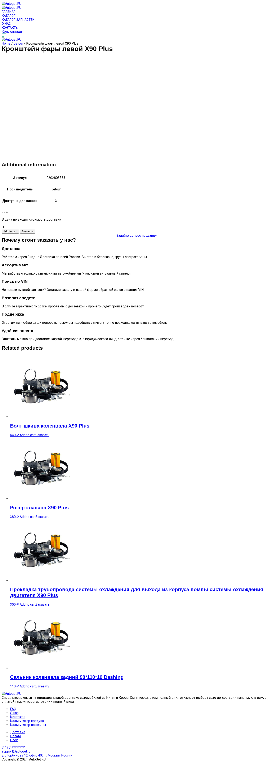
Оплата (15, 736)
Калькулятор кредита (27, 721)
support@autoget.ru (16, 751)
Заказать (28, 231)
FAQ (13, 709)
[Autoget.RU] (11, 4)
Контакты (10, 28)
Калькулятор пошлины (28, 725)
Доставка (17, 732)
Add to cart (10, 231)
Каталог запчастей (18, 20)
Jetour (18, 43)
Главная (8, 12)
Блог (14, 740)
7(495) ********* (13, 747)
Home (6, 43)
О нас (6, 24)
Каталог (8, 16)
